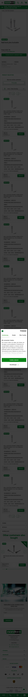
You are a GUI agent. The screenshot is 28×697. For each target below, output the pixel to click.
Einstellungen (13, 364)
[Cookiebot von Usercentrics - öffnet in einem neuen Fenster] (20, 331)
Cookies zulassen (14, 360)
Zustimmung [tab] (5, 335)
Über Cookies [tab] (22, 335)
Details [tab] (14, 335)
